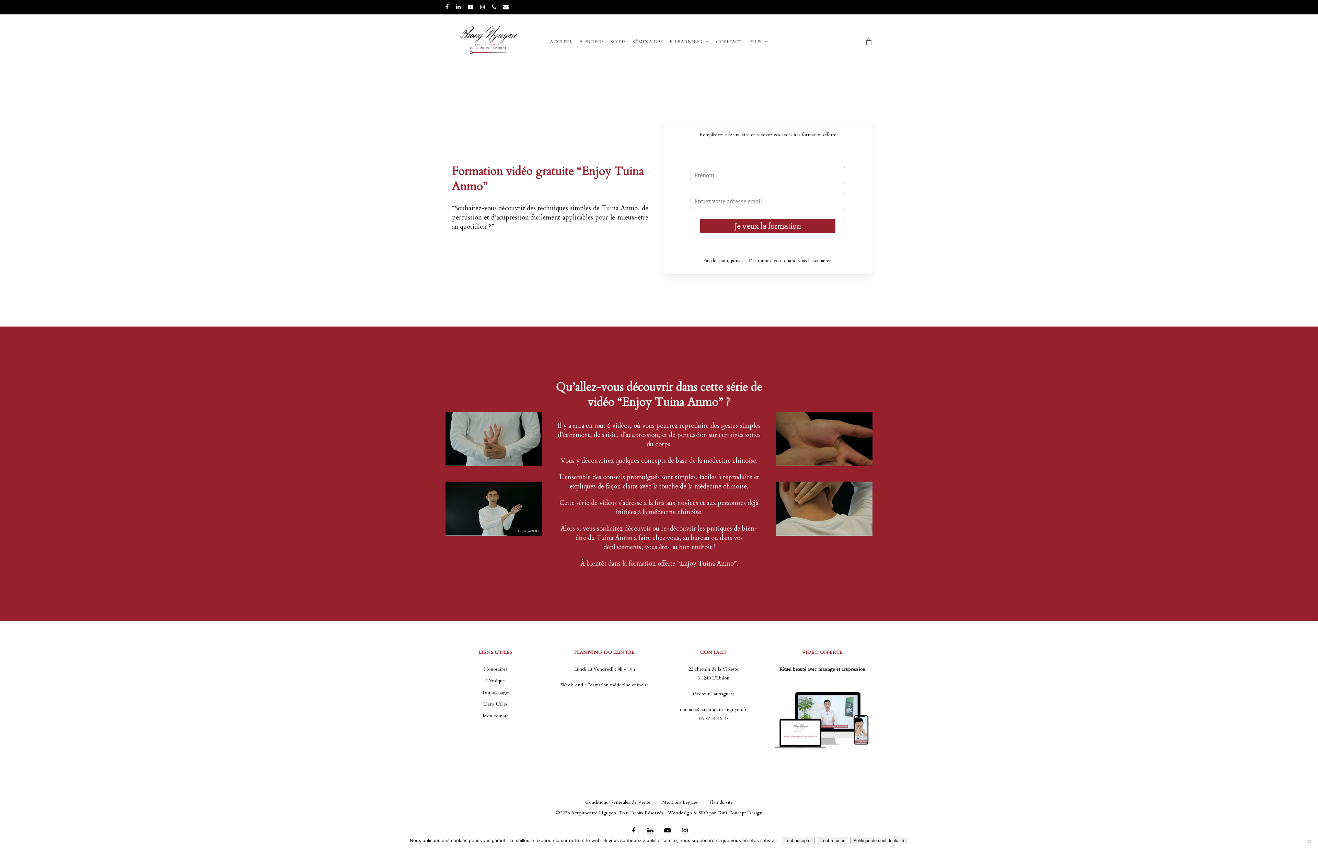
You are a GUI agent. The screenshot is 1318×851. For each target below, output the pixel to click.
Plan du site (721, 802)
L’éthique (495, 680)
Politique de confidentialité (879, 840)
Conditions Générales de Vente (617, 802)
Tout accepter (798, 840)
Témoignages (496, 692)
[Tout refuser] (1309, 841)
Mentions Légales (680, 802)
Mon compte (496, 715)
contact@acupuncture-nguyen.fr (713, 709)
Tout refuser (832, 840)
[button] (1305, 3)
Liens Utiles (495, 704)
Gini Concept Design (739, 812)
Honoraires (495, 669)
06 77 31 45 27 (713, 718)
